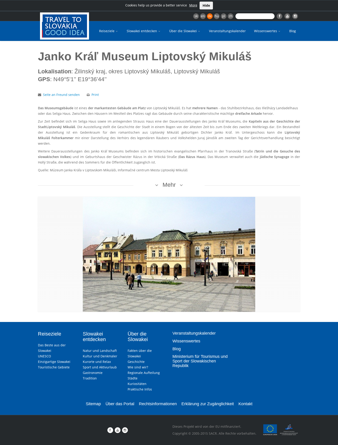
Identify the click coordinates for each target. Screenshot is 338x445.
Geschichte (136, 361)
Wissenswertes (266, 31)
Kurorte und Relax (97, 361)
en (203, 16)
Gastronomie (93, 372)
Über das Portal (120, 404)
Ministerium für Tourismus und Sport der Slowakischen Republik (200, 361)
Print (95, 94)
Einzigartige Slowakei (54, 361)
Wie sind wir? (138, 367)
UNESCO (44, 356)
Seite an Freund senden (61, 94)
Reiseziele (107, 31)
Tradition (90, 378)
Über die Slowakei (183, 31)
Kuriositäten (137, 384)
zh (230, 16)
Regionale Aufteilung (144, 372)
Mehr (169, 184)
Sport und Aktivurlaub (100, 367)
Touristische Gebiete (54, 367)
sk (196, 16)
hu (217, 16)
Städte (132, 378)
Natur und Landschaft (100, 350)
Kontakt (245, 404)
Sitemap (93, 404)
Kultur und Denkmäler (100, 356)
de (210, 16)
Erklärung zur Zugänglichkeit (207, 404)
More (193, 5)
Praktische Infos (140, 389)
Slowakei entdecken (142, 31)
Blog (292, 31)
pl (223, 16)
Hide (206, 5)
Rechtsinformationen (158, 404)
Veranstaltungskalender (227, 31)
